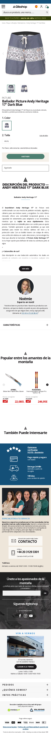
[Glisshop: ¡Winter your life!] (20, 7)
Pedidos (8, 684)
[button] (25, 325)
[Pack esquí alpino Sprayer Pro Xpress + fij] (36, 380)
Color (6, 117)
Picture (6, 97)
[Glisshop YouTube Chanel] (31, 616)
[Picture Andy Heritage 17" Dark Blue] (25, 54)
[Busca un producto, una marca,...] (47, 12)
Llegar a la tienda (25, 667)
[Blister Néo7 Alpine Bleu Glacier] (13, 380)
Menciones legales (10, 727)
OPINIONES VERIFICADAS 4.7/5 (25, 2)
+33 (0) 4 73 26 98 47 (29, 313)
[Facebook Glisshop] (20, 616)
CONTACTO (27, 541)
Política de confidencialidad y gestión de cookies (33, 728)
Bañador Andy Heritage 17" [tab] (25, 197)
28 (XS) (6, 141)
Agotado (25, 156)
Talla (6, 135)
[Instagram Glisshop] (25, 616)
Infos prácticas (14, 695)
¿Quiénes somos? (14, 689)
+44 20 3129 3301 (28, 552)
